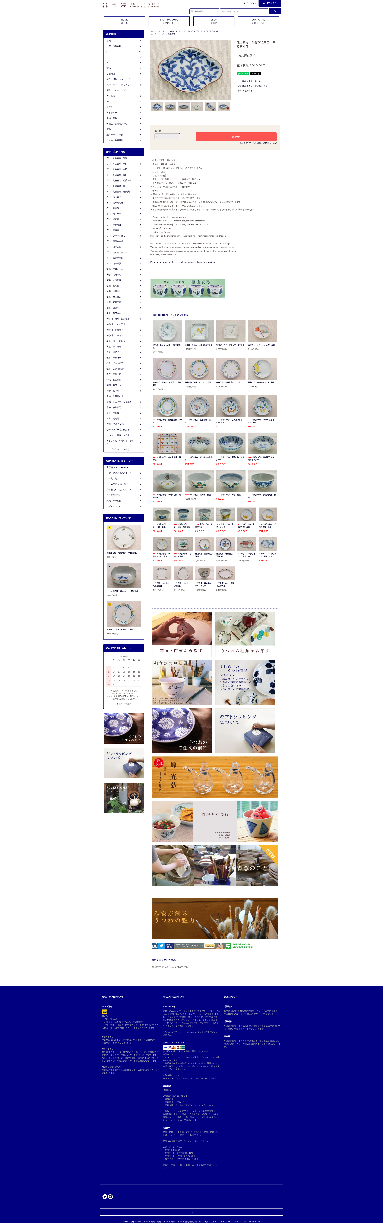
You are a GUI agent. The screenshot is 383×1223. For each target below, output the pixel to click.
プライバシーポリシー (220, 1221)
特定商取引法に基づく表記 (265, 143)
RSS (251, 1221)
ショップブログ (239, 1221)
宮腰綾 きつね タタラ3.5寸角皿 (198, 345)
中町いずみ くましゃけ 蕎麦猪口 (182, 525)
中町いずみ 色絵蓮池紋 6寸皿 (167, 421)
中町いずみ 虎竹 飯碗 (231, 495)
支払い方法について (140, 1221)
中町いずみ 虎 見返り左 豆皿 (245, 525)
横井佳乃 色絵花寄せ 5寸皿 (228, 382)
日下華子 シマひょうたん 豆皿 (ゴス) (268, 555)
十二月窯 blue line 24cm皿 (183, 584)
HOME (124, 21)
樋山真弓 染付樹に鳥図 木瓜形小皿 (203, 31)
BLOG (214, 21)
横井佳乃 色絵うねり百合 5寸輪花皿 (167, 383)
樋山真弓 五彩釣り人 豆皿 (204, 555)
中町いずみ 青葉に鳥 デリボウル (230, 458)
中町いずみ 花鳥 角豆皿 (182, 555)
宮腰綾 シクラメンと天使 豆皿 (261, 345)
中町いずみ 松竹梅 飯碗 (200, 495)
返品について (245, 143)
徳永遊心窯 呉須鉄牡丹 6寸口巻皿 (122, 553)
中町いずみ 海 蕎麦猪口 (204, 525)
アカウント (251, 3)
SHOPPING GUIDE (169, 21)
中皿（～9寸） (176, 31)
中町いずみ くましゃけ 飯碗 (161, 525)
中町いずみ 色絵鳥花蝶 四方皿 (167, 458)
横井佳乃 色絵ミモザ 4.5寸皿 (261, 382)
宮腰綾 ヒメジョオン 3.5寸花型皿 (167, 346)
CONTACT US (258, 21)
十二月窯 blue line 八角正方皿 (162, 584)
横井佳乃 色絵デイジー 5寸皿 (198, 382)
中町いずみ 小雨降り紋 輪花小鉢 (167, 496)
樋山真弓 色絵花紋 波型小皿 (225, 555)
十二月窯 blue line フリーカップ (204, 584)
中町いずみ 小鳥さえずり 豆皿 (161, 555)
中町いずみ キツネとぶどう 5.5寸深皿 (262, 421)
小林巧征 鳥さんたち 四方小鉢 (124, 591)
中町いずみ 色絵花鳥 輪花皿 (198, 421)
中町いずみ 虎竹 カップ (224, 525)
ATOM (257, 1221)
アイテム (271, 3)
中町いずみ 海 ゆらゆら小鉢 (198, 458)
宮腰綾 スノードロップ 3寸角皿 (230, 345)
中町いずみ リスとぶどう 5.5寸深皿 (230, 421)
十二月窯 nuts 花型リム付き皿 (225, 584)
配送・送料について (160, 1221)
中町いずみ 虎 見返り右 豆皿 (267, 525)
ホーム (153, 31)
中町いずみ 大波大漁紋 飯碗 (262, 496)
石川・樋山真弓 (168, 34)
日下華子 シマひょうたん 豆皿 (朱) (246, 555)
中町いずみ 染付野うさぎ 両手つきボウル (262, 458)
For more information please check (182, 262)
